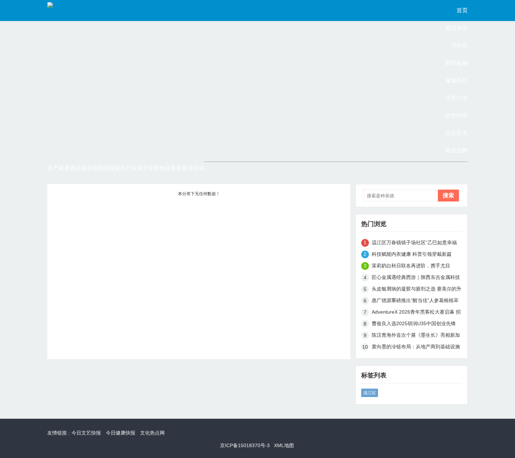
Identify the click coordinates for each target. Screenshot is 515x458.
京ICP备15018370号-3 (245, 445)
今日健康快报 (120, 433)
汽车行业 (456, 98)
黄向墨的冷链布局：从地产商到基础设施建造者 (416, 348)
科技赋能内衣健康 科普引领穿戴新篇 (412, 254)
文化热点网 (152, 433)
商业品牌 (456, 150)
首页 (462, 10)
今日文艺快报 (86, 433)
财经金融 (456, 63)
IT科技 (460, 45)
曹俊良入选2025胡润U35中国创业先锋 (414, 323)
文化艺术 (456, 133)
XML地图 (284, 445)
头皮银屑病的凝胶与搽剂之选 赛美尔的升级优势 (416, 290)
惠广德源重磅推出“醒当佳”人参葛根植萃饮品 (415, 302)
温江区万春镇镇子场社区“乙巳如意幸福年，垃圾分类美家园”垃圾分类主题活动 (414, 244)
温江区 (369, 392)
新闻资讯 (456, 28)
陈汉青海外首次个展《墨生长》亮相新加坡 (416, 336)
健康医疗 (456, 80)
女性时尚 (456, 115)
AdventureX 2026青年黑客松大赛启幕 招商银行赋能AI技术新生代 (416, 313)
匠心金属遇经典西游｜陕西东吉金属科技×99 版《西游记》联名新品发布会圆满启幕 (416, 278)
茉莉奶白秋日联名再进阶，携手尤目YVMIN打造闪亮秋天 (411, 267)
